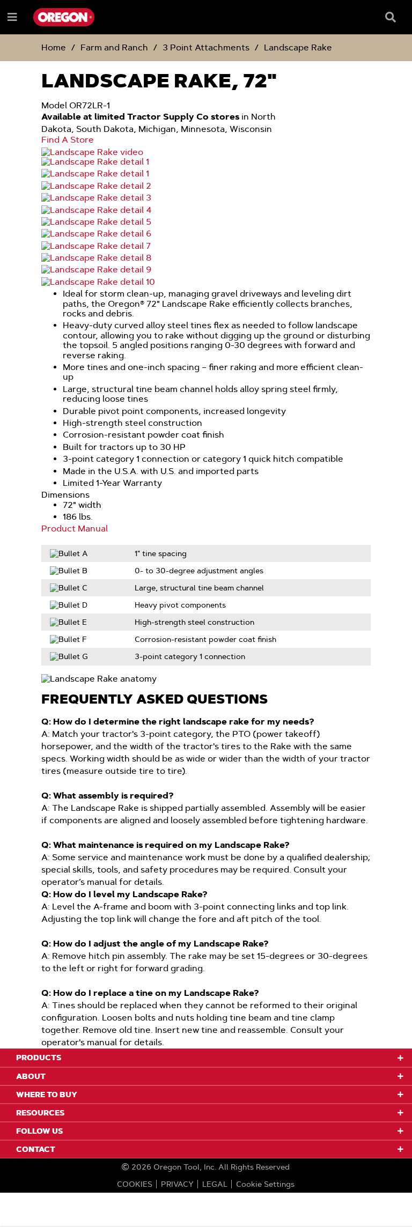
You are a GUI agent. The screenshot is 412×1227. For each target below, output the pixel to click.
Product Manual (74, 529)
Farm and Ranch (114, 47)
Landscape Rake (298, 47)
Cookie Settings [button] (265, 1184)
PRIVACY (177, 1184)
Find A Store (67, 140)
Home (53, 47)
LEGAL (214, 1184)
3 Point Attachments (206, 47)
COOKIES (134, 1184)
